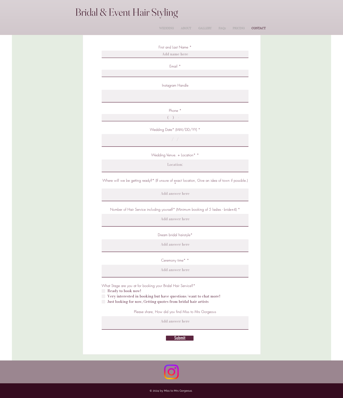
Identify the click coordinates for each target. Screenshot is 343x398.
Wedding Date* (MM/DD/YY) (173, 129)
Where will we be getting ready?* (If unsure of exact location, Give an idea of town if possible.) (175, 181)
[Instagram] (171, 372)
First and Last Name (173, 47)
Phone (174, 110)
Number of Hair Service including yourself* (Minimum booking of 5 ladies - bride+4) (173, 209)
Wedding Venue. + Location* (173, 155)
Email (173, 66)
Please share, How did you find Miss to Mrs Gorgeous (175, 311)
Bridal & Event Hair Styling (126, 12)
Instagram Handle (175, 85)
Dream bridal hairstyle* (175, 235)
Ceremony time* (173, 260)
